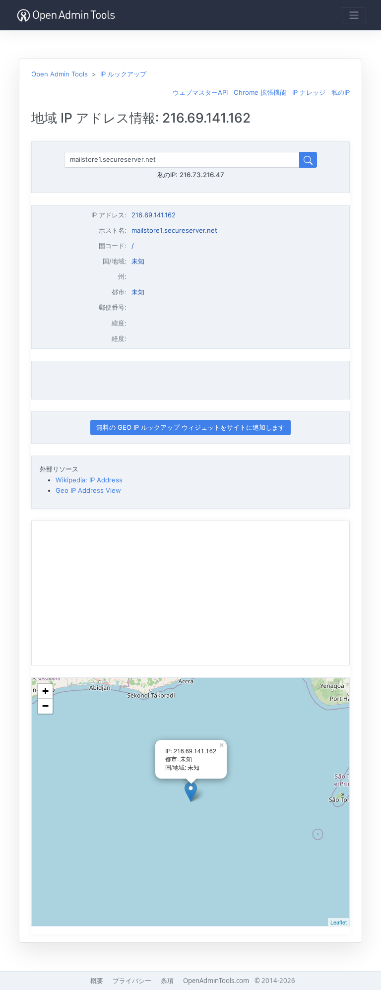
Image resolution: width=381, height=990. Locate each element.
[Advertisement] (190, 380)
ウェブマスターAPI (200, 92)
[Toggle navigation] (354, 15)
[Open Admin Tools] (66, 15)
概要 (96, 980)
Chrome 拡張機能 (260, 92)
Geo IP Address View (88, 490)
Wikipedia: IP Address (89, 480)
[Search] (308, 159)
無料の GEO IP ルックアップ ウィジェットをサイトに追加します (190, 427)
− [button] (45, 706)
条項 (167, 980)
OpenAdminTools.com (216, 980)
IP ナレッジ (308, 92)
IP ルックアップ (123, 74)
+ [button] (45, 691)
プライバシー (132, 980)
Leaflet (338, 922)
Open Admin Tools (59, 74)
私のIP (340, 92)
